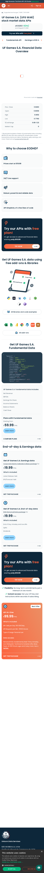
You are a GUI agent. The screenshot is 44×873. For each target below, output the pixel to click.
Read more (14, 860)
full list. (6, 648)
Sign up (38, 6)
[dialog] (22, 861)
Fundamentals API (13, 40)
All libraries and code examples (24, 312)
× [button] (41, 851)
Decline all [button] (32, 869)
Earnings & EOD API (33, 40)
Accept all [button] (12, 869)
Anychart (39, 97)
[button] (22, 862)
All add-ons (24, 333)
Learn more (35, 1)
